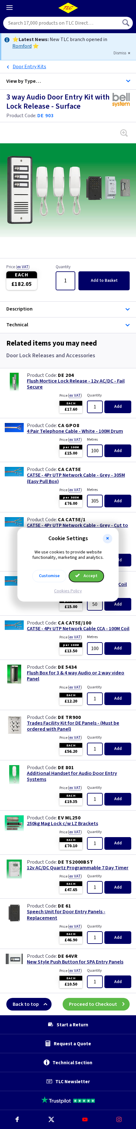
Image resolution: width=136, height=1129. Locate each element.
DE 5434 (67, 667)
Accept (90, 576)
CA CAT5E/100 (74, 622)
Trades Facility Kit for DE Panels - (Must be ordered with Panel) (73, 726)
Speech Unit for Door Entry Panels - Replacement (66, 915)
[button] (107, 538)
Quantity (63, 267)
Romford (22, 46)
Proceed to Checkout (93, 1004)
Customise (49, 576)
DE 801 (66, 767)
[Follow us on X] (51, 1119)
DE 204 (66, 375)
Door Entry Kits (29, 66)
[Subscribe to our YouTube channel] (85, 1119)
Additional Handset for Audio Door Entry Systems (72, 776)
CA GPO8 (68, 425)
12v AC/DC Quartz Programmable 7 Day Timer (77, 868)
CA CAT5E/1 (72, 519)
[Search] (126, 23)
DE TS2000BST (75, 862)
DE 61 (64, 906)
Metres (92, 439)
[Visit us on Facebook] (17, 1119)
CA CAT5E (69, 469)
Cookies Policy (68, 591)
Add (104, 280)
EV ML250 (69, 817)
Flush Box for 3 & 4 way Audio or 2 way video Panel (75, 676)
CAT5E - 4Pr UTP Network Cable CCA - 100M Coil (78, 629)
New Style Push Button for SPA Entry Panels (75, 962)
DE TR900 (69, 717)
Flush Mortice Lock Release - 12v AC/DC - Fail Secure (76, 384)
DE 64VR (68, 956)
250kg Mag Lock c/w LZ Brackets (62, 824)
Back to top (26, 1004)
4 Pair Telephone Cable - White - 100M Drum (75, 431)
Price (18, 267)
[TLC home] (68, 8)
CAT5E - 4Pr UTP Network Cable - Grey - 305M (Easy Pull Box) (76, 478)
